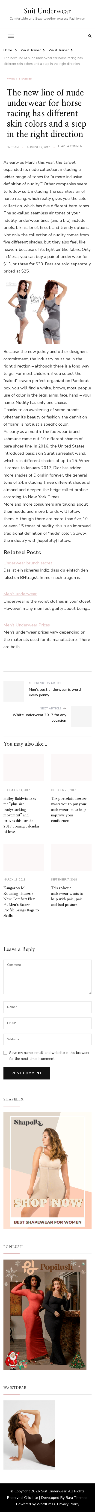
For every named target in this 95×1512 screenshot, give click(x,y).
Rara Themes (76, 1497)
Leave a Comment (71, 146)
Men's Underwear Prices (26, 625)
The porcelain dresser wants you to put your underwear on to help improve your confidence (69, 810)
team (15, 147)
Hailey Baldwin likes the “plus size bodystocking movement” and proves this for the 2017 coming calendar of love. (21, 815)
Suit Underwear (47, 11)
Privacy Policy (68, 1504)
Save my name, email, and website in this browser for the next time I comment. (49, 1055)
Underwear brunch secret (27, 563)
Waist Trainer (19, 78)
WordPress (46, 1504)
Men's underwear (20, 594)
